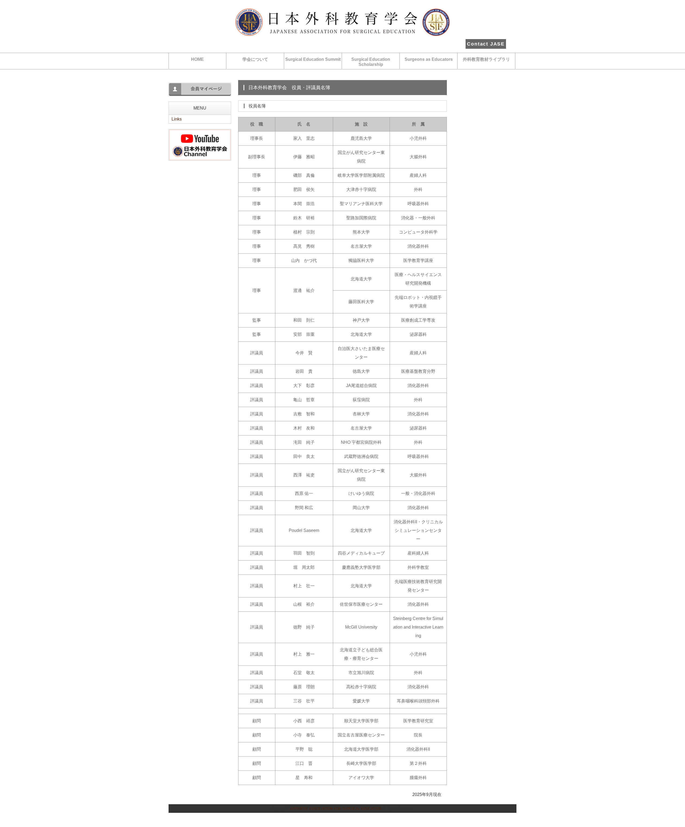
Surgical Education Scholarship (370, 62)
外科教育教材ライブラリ (486, 59)
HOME (197, 59)
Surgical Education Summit (313, 59)
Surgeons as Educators (429, 59)
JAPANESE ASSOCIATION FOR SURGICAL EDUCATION (335, 809)
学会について (255, 59)
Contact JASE (486, 44)
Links (177, 119)
